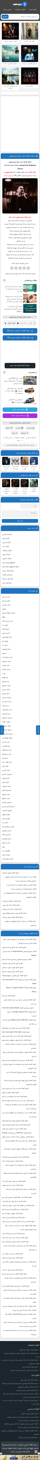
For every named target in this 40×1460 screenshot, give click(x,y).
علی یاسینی (6, 742)
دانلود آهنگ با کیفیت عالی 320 (18, 331)
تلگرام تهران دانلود (19, 410)
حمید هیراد (5, 665)
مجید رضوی (6, 794)
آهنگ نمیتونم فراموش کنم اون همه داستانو (16, 959)
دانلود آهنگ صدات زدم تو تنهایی (13, 1185)
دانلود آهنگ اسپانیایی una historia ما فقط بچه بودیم (20, 1316)
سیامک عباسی (6, 698)
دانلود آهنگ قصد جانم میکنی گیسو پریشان (16, 1125)
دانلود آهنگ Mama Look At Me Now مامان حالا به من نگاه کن (19, 1022)
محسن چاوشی (6, 831)
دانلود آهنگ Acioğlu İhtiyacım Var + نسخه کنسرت (21, 1014)
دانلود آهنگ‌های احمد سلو (20, 365)
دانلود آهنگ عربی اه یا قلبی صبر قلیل (14, 1129)
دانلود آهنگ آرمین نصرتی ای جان (27, 1390)
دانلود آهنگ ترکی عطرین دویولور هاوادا (15, 976)
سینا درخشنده (6, 702)
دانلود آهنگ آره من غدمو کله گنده (13, 1234)
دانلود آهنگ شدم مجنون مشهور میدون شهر (16, 1040)
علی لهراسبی (6, 746)
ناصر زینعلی (6, 843)
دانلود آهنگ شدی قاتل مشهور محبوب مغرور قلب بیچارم (19, 1151)
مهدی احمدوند (7, 810)
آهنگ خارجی (6, 543)
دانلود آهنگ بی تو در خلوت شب (12, 1254)
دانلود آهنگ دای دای (9, 996)
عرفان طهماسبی (7, 738)
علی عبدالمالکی (7, 750)
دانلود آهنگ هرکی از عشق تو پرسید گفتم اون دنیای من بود (19, 1054)
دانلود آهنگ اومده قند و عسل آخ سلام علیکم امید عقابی (19, 1300)
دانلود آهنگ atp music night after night (16, 1032)
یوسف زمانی (6, 855)
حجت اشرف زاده (7, 657)
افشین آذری (6, 601)
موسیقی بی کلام (7, 579)
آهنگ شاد (32, 10)
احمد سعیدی (6, 605)
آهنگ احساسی (30, 438)
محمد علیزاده (6, 786)
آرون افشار (5, 629)
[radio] (28, 268)
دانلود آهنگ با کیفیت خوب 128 (18, 338)
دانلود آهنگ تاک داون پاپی (11, 905)
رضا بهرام (5, 677)
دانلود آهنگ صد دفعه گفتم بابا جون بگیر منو (17, 1197)
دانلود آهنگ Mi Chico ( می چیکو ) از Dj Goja (17, 1133)
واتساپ (18, 428)
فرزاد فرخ (5, 766)
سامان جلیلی (6, 690)
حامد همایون (6, 649)
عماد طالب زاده (7, 762)
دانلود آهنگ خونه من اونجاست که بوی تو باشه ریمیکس (20, 1167)
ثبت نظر (20, 521)
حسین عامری (6, 669)
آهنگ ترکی (5, 538)
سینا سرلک (5, 706)
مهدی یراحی (6, 819)
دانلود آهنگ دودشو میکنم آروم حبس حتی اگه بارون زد (21, 1191)
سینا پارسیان (6, 714)
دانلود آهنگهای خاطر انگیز (10, 567)
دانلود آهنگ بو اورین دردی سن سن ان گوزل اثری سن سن (20, 1002)
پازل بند (4, 645)
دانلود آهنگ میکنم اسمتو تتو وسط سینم (15, 1242)
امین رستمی (6, 597)
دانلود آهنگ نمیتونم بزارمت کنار (12, 1161)
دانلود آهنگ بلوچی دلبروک (10, 1093)
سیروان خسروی (7, 718)
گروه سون (5, 782)
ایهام (3, 617)
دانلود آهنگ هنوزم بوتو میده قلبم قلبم (15, 1121)
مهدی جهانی (6, 814)
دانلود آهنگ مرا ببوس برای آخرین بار (14, 1181)
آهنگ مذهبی (6, 559)
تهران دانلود (8, 176)
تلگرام (8, 428)
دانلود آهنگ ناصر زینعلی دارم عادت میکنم (24, 1370)
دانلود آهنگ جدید (30, 172)
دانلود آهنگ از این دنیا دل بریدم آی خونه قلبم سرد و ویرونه (19, 1332)
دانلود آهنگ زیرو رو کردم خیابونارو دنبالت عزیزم (18, 1060)
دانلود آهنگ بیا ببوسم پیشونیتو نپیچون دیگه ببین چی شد (19, 1264)
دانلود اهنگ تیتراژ (8, 571)
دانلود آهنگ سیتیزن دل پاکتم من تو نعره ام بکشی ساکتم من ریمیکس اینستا (19, 1324)
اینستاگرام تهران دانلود (18, 416)
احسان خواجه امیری (8, 613)
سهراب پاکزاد (6, 722)
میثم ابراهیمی (6, 839)
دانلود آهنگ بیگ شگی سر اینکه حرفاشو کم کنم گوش (20, 1143)
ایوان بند (5, 625)
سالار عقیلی (5, 694)
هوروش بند (6, 851)
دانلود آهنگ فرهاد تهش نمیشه (12, 917)
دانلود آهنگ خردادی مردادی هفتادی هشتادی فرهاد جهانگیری (19, 1175)
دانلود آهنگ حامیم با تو (30, 1367)
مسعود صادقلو (7, 730)
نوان (3, 847)
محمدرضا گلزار (6, 790)
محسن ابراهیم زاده (8, 827)
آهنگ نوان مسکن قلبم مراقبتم (12, 963)
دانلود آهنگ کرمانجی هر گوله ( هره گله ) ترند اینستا (21, 1074)
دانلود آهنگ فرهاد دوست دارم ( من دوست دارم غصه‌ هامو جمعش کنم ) (20, 1228)
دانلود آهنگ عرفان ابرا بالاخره (11, 901)
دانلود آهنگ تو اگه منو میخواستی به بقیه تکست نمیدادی (20, 1280)
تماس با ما (7, 10)
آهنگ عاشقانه (20, 10)
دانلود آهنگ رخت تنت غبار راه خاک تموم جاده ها (18, 1101)
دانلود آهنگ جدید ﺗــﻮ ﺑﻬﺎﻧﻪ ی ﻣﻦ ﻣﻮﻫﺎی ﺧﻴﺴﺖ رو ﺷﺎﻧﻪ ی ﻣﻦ (19, 1115)
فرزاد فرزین (6, 770)
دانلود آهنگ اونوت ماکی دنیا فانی (12, 968)
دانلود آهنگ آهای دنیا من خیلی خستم (14, 1274)
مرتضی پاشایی (6, 802)
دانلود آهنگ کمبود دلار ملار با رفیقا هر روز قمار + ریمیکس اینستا (20, 1107)
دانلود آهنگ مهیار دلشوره (10, 873)
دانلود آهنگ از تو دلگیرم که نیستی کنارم (15, 1209)
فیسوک (23, 433)
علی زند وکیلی (6, 754)
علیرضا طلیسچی (7, 734)
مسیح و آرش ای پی (8, 806)
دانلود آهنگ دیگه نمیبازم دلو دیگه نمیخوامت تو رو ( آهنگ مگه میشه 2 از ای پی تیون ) (20, 1308)
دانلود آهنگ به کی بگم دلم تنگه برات (14, 1201)
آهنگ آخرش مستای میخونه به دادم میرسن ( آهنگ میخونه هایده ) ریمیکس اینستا (21, 887)
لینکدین (29, 428)
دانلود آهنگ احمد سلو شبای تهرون (22, 156)
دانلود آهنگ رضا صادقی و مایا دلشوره (14, 947)
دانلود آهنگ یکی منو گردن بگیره (12, 1258)
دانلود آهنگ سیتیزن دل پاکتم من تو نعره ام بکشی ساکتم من (19, 1292)
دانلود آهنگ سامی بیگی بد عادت (12, 1270)
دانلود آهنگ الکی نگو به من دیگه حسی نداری (17, 1036)
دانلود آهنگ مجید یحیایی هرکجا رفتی (14, 913)
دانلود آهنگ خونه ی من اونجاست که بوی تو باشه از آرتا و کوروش (19, 1066)
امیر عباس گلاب (7, 621)
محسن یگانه (6, 835)
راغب (3, 673)
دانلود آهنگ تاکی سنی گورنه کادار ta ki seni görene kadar (19, 982)
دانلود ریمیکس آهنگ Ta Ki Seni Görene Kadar (18, 1008)
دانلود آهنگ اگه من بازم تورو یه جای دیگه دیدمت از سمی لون (19, 1248)
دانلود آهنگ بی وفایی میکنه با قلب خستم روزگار (18, 1137)
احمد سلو (21, 172)
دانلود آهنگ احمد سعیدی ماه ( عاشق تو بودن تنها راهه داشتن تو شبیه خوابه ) (20, 941)
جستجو (5, 17)
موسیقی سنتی (7, 583)
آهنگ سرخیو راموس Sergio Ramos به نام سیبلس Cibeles (19, 953)
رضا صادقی (5, 682)
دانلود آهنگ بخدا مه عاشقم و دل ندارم (15, 1097)
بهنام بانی (5, 641)
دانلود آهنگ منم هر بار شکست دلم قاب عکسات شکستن (20, 1046)
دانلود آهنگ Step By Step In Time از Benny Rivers (21, 990)
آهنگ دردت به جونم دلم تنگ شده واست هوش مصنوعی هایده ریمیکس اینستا (20, 879)
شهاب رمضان (6, 726)
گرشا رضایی (5, 778)
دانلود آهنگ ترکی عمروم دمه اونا (12, 972)
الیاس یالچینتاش (7, 859)
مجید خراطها (6, 798)
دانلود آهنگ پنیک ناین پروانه (12, 909)
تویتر (13, 433)
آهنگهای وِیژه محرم (8, 563)
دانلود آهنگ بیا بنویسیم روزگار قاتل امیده (16, 1286)
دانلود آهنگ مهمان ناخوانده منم (12, 1214)
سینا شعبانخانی (7, 710)
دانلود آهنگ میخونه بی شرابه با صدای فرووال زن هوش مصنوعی (20, 895)
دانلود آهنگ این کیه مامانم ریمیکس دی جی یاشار (18, 1221)
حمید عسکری (6, 661)
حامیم (4, 653)
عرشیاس (5, 758)
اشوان (4, 609)
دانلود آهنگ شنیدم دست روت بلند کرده (15, 1238)
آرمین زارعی (6, 633)
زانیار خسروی (6, 686)
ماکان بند (5, 823)
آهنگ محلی (6, 555)
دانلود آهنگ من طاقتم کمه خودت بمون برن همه (18, 1205)
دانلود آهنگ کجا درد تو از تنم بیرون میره (15, 1088)
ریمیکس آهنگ (7, 575)
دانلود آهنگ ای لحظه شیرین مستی (13, 1218)
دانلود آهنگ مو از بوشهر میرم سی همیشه (16, 1157)
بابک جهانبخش (7, 637)
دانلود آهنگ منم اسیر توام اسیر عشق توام (16, 1028)
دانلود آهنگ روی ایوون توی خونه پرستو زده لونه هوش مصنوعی (20, 1082)
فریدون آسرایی (7, 774)
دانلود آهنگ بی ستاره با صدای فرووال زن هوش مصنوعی (20, 923)
